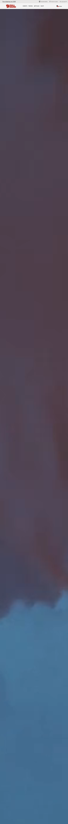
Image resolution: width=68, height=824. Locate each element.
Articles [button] (36, 6)
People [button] (31, 6)
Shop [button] (42, 6)
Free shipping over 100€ (9, 1)
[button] (63, 2)
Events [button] (25, 6)
